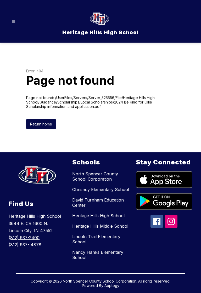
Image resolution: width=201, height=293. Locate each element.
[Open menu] (13, 22)
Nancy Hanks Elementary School (97, 255)
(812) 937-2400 (24, 237)
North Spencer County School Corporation (95, 176)
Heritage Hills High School (98, 215)
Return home (41, 124)
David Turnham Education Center (98, 202)
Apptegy (111, 285)
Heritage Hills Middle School (100, 226)
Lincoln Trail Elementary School (96, 239)
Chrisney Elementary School (100, 189)
